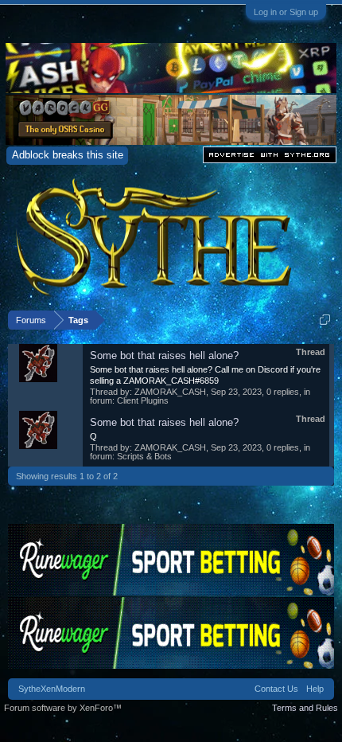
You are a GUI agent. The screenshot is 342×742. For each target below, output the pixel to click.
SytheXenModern (51, 688)
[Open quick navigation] (325, 319)
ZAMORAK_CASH (170, 391)
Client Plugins (143, 400)
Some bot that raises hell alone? (164, 355)
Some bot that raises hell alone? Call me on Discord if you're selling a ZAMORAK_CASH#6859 (205, 375)
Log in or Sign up (286, 12)
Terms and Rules (305, 708)
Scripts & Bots (144, 456)
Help (315, 688)
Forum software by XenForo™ (63, 708)
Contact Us (276, 688)
